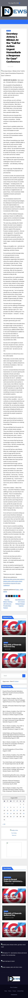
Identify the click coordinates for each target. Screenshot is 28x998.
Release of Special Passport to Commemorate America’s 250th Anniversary (11, 782)
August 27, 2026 (9, 883)
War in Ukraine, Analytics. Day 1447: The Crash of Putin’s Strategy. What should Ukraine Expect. (14, 769)
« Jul (4, 824)
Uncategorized (7, 877)
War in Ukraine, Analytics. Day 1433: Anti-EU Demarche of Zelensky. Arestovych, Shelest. (14, 743)
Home (5, 991)
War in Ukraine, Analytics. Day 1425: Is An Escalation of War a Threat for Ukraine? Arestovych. (13, 727)
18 (7, 813)
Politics (8, 30)
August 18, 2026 (9, 934)
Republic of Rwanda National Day (12, 646)
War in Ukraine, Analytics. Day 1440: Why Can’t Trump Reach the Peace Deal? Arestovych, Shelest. (14, 756)
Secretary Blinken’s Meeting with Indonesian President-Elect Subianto (7, 604)
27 (14, 816)
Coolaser (16, 681)
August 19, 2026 (9, 917)
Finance (14, 991)
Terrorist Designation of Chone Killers (13, 749)
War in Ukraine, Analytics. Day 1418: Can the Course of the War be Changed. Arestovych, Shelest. (14, 713)
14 (17, 810)
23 (23, 813)
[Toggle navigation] (15, 22)
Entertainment (14, 994)
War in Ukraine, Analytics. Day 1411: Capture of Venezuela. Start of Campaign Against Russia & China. (14, 700)
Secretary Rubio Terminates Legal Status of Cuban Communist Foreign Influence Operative (14, 720)
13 (14, 810)
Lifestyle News (20, 991)
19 (10, 813)
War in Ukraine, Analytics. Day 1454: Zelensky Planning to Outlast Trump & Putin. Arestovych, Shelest (13, 789)
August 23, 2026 (9, 900)
